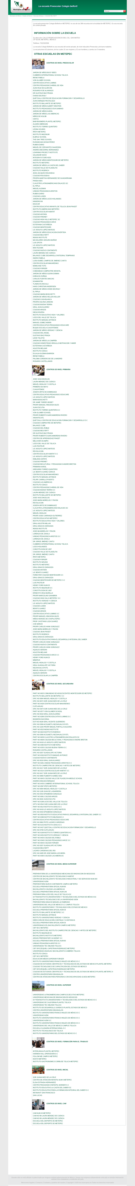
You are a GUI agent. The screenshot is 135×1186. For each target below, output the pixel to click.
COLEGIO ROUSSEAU (41, 175)
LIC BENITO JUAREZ (40, 572)
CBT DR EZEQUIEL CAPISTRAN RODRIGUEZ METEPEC (54, 948)
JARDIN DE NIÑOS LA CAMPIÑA (45, 340)
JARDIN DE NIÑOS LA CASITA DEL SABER (49, 165)
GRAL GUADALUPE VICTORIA (44, 665)
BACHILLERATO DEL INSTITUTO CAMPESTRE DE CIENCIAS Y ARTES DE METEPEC (65, 930)
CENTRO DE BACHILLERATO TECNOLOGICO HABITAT (53, 876)
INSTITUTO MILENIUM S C (42, 588)
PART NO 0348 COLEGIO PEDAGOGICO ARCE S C (51, 840)
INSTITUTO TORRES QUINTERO (45, 127)
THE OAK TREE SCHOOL (42, 139)
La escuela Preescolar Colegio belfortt (58, 6)
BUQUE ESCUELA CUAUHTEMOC (46, 328)
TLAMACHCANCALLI (41, 284)
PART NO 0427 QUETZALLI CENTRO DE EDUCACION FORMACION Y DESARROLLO (64, 827)
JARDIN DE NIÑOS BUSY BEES (44, 72)
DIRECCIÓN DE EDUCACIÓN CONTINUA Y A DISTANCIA (54, 920)
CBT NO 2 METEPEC (40, 928)
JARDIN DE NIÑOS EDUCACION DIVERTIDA (49, 232)
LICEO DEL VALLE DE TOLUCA (44, 317)
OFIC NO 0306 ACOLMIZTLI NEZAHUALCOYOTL (51, 724)
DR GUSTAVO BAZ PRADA (43, 93)
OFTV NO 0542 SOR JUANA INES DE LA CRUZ (50, 804)
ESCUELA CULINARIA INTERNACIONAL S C (49, 1028)
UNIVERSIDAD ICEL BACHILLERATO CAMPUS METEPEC (54, 925)
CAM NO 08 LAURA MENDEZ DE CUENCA (48, 1118)
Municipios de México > (16, 16)
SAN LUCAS (37, 1095)
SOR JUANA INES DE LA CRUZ (44, 1077)
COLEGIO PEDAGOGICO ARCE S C (46, 655)
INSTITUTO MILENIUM (41, 134)
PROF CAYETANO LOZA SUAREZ (45, 621)
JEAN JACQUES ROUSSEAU (44, 173)
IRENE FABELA (38, 78)
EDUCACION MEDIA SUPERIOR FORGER (48, 959)
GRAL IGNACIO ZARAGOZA (43, 526)
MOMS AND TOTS (39, 266)
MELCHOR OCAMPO (40, 441)
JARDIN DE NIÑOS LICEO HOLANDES (47, 199)
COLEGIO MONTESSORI (42, 227)
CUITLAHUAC (38, 706)
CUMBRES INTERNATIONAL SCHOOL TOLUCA (50, 75)
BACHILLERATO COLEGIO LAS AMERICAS (49, 889)
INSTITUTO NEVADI (40, 562)
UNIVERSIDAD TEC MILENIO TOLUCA (47, 946)
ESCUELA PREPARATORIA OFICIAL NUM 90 (49, 886)
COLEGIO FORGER (40, 268)
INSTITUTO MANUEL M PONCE (44, 320)
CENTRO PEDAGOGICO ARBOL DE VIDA (48, 85)
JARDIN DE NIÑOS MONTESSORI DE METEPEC (51, 160)
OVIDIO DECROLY (39, 96)
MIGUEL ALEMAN (39, 188)
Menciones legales (27, 1182)
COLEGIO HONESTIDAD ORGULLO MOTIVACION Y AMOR (54, 343)
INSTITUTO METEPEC (41, 163)
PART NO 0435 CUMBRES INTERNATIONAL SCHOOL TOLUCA (56, 783)
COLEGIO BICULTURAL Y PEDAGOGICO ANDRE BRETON (54, 464)
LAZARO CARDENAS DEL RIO (44, 850)
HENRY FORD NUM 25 (41, 585)
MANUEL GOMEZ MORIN (42, 322)
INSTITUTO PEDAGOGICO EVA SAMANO (48, 108)
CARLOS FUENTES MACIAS (43, 279)
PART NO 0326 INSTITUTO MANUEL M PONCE (50, 755)
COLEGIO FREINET (40, 217)
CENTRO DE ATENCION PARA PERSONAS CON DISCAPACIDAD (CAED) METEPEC (64, 977)
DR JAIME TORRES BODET (43, 402)
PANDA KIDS (37, 181)
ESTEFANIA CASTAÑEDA (42, 224)
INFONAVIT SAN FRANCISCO (44, 1093)
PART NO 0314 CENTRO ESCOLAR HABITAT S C (51, 771)
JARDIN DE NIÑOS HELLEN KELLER (46, 297)
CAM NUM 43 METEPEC (42, 1113)
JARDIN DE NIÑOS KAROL (43, 111)
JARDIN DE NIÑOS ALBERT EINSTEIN (47, 106)
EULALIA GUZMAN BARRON (43, 353)
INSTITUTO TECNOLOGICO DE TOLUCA (48, 1031)
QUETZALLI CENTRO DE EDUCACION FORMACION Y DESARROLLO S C (60, 420)
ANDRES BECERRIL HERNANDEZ (46, 150)
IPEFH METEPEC (39, 132)
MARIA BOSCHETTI (40, 400)
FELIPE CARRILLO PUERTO (43, 479)
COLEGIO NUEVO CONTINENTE (45, 250)
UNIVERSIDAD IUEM (40, 881)
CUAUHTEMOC (38, 389)
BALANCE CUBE (39, 425)
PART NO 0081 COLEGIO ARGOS (45, 796)
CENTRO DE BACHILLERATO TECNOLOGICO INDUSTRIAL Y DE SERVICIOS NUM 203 (65, 879)
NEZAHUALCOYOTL (40, 668)
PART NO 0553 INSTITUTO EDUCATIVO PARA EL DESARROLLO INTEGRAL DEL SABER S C (67, 814)
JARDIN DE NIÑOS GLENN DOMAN (46, 273)
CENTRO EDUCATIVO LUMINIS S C (46, 614)
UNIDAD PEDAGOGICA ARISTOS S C (46, 536)
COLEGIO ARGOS (39, 310)
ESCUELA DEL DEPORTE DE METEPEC (48, 1121)
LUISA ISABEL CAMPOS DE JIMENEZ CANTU (50, 261)
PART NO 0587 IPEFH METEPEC (45, 786)
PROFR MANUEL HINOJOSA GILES (46, 405)
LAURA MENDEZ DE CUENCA (44, 253)
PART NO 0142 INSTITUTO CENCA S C (47, 825)
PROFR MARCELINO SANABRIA (45, 595)
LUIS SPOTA (37, 243)
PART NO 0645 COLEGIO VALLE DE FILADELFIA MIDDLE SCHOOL (57, 778)
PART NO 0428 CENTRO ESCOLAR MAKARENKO (51, 704)
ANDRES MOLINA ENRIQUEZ (44, 781)
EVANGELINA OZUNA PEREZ (44, 142)
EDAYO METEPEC (40, 1059)
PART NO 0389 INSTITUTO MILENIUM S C (48, 817)
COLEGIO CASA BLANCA (42, 299)
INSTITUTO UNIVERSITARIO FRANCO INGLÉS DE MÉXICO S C (56, 961)
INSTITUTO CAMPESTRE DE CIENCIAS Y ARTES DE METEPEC (57, 765)
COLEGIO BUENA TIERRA (42, 304)
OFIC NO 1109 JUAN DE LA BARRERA (47, 791)
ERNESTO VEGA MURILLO (43, 593)
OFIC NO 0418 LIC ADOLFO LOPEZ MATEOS (49, 742)
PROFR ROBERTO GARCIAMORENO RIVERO (50, 415)
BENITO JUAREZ (39, 608)
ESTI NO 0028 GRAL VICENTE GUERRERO (49, 722)
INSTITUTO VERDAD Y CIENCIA (45, 601)
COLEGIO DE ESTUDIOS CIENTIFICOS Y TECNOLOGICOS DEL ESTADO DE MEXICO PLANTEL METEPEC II (73, 972)
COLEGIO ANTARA (40, 214)
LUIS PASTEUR (38, 446)
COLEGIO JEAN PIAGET (42, 632)
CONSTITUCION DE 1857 (42, 549)
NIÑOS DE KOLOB (39, 116)
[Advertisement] (79, 1150)
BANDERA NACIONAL (41, 719)
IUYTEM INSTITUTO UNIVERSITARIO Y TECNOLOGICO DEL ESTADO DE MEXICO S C (65, 1000)
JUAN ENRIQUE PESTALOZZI (44, 101)
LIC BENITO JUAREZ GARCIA (44, 472)
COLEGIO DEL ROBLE (41, 428)
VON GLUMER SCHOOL (42, 80)
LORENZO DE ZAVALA (41, 534)
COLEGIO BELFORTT (41, 235)
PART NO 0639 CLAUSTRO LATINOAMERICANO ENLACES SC (56, 737)
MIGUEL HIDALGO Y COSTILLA (44, 384)
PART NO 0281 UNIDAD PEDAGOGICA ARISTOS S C (52, 763)
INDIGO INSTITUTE (40, 237)
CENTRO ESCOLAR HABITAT (44, 212)
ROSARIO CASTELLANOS (42, 361)
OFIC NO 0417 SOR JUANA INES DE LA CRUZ (50, 768)
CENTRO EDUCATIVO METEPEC (45, 518)
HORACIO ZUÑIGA (40, 276)
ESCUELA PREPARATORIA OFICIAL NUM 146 (50, 892)
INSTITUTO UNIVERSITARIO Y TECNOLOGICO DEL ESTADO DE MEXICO (60, 907)
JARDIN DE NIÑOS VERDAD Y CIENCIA (47, 330)
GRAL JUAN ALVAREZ (41, 307)
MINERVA (36, 660)
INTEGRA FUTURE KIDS (42, 157)
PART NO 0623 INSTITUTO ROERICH (46, 732)
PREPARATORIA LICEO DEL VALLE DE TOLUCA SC (52, 894)
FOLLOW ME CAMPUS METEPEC (45, 1056)
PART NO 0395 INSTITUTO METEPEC (47, 745)
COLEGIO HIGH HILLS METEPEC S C (46, 598)
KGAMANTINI (38, 281)
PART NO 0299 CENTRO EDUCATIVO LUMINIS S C (52, 716)
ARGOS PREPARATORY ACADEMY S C (47, 938)
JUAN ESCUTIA (39, 407)
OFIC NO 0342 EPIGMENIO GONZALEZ (47, 794)
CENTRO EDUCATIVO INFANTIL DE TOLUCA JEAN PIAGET (55, 206)
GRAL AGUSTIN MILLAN (42, 523)
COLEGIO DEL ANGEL (41, 333)
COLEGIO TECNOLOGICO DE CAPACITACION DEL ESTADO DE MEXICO (60, 966)
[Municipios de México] (21, 10)
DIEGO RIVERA (38, 312)
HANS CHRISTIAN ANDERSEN (44, 286)
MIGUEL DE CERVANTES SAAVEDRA (47, 147)
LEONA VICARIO (39, 129)
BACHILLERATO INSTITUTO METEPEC (47, 935)
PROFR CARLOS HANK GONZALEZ (46, 626)
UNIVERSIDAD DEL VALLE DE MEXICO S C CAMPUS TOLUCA (56, 905)
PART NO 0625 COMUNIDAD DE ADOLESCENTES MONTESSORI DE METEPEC (62, 693)
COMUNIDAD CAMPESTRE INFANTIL (47, 271)
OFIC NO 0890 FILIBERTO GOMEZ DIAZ (47, 776)
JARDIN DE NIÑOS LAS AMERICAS (46, 114)
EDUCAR (36, 204)
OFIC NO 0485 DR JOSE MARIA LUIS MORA (49, 853)
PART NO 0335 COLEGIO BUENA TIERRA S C (50, 747)
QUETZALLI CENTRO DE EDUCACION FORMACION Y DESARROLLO (58, 98)
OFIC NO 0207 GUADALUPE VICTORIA (47, 753)
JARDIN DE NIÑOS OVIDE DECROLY (46, 289)
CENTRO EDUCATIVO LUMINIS (44, 83)
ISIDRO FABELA (39, 258)
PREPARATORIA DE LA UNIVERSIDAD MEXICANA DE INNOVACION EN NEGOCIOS (64, 874)
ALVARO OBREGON (40, 124)
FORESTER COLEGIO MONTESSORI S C (48, 575)
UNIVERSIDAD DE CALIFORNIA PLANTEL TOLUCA (52, 1002)
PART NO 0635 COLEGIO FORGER (46, 843)
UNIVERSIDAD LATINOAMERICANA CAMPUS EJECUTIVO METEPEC (58, 995)
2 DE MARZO (38, 624)
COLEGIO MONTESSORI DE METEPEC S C (49, 580)
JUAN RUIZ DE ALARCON (42, 88)
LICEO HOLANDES (40, 546)
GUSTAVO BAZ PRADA (41, 335)
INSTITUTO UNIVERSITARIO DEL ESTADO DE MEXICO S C (55, 1033)
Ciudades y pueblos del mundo (54, 1182)
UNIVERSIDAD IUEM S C (42, 1020)
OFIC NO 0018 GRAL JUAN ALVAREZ (46, 714)
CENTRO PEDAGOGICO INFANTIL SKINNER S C (51, 1085)
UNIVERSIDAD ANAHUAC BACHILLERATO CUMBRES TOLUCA (56, 951)
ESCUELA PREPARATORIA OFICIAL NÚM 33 (49, 910)
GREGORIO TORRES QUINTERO (45, 469)
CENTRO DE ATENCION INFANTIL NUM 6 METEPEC (52, 1080)
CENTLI (36, 119)
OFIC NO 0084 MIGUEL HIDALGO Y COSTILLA (50, 698)
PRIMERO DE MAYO (40, 387)
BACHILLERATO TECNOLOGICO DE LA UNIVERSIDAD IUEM (55, 899)
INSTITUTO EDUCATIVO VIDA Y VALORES (48, 315)
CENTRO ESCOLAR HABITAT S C (45, 454)
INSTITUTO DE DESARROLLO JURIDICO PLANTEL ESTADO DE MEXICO (60, 1007)
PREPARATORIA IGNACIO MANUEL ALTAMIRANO (51, 902)
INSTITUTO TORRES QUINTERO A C (46, 410)
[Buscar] (124, 11)
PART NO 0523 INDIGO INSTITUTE (46, 729)
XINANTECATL (38, 418)
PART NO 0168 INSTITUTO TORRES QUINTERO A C (52, 832)
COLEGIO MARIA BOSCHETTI (44, 294)
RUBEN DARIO (38, 145)
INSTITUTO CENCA (40, 351)
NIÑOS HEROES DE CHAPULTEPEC (46, 619)
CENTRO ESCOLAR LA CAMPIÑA (45, 675)
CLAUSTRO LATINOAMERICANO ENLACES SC (50, 183)
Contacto (39, 1182)
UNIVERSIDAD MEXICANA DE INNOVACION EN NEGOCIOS (55, 997)
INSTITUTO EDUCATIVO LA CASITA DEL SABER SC (52, 1087)
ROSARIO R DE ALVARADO (43, 90)
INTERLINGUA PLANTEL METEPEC (46, 1051)
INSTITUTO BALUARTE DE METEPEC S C (48, 696)
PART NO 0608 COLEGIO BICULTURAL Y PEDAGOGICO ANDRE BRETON (60, 740)
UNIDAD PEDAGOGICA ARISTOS (45, 191)
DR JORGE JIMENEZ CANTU (43, 541)
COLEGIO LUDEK (39, 196)
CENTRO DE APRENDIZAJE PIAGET (46, 438)
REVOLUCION (38, 451)
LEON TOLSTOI (38, 338)
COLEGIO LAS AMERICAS (42, 482)
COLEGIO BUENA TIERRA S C (44, 490)
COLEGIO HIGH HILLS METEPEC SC (46, 219)
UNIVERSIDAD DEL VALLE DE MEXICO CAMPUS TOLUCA (54, 1025)
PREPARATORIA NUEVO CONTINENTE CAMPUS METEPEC (55, 884)
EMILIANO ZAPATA (40, 459)
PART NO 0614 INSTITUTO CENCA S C (47, 807)
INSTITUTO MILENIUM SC (42, 933)
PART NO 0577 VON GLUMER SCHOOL (47, 711)
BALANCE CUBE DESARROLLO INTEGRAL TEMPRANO (54, 255)
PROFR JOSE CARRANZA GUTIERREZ (47, 516)
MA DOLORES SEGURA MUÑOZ (45, 240)
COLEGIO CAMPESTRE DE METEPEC (47, 423)
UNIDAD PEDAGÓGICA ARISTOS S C (46, 943)
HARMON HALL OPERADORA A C (45, 1054)
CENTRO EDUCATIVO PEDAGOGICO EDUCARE (51, 325)
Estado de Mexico (27, 16)
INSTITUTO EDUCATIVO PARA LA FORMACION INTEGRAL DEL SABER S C (61, 1090)
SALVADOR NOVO (40, 155)
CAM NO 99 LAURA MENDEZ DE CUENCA (48, 1116)
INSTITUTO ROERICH (41, 170)
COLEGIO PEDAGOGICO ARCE (44, 222)
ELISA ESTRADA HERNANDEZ (44, 1082)
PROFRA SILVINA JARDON (43, 302)
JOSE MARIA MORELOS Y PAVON (45, 500)
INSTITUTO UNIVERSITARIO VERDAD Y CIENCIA (51, 917)
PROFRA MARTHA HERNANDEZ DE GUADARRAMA (52, 178)
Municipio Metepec (39, 16)
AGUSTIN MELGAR (40, 348)
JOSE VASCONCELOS (41, 379)
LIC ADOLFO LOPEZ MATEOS (44, 230)
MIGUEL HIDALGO (39, 513)
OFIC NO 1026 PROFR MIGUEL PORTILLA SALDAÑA (52, 727)
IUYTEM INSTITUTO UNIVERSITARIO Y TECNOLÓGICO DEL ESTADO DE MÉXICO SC (64, 897)
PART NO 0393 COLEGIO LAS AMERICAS (48, 856)
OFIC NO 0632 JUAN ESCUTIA (44, 799)
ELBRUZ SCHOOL (39, 137)
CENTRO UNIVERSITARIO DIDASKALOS (48, 974)
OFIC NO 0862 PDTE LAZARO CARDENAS (48, 822)
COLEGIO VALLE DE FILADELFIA (45, 168)
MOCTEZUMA (38, 248)
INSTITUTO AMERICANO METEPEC (46, 209)
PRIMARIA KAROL (39, 467)
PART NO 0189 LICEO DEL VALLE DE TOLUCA (50, 801)
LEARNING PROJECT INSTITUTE (45, 152)
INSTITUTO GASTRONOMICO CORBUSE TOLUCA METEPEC (55, 1061)
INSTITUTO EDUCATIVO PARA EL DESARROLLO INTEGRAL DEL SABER (60, 639)
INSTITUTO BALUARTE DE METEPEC (47, 103)
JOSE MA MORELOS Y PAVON (44, 531)
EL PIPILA (36, 186)
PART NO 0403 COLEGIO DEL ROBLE (47, 838)
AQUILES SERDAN (40, 650)
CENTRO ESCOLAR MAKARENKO (46, 263)
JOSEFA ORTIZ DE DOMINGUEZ (45, 392)
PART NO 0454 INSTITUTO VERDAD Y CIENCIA (50, 835)
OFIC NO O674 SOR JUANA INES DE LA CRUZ (50, 709)
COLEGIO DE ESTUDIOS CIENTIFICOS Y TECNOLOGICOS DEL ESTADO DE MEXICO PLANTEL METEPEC (72, 964)
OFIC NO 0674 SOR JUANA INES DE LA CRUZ (50, 701)
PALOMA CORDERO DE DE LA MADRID (47, 359)
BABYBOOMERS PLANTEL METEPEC (47, 121)
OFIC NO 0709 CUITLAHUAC (43, 830)
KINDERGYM (38, 201)
